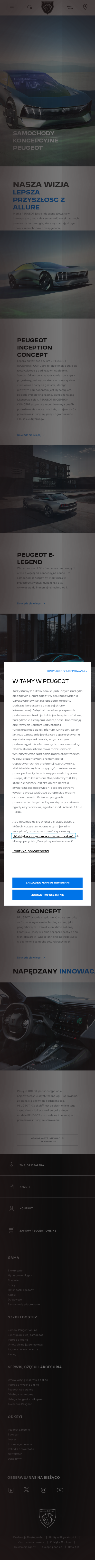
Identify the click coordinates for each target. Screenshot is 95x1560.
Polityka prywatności (30, 851)
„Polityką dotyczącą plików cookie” (43, 836)
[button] (67, 671)
